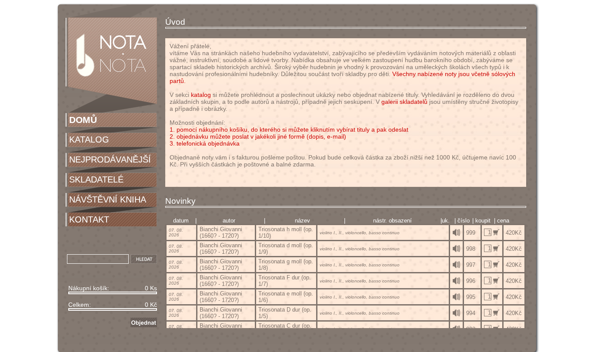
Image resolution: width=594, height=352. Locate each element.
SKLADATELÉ (96, 179)
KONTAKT (89, 219)
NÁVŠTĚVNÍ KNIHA (107, 199)
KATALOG (89, 139)
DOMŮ (83, 120)
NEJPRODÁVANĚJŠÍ (110, 159)
